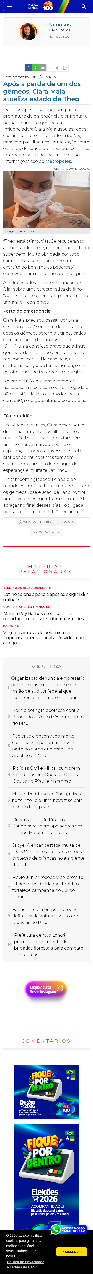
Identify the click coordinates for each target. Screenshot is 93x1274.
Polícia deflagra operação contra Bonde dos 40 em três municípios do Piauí (48, 717)
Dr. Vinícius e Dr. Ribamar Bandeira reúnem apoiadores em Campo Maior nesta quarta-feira (47, 826)
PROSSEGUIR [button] (72, 1252)
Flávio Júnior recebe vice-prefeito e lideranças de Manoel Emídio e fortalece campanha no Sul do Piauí (47, 887)
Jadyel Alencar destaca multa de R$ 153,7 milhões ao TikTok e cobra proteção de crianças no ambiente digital (48, 855)
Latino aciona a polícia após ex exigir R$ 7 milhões (45, 594)
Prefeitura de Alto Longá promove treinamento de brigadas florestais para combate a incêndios (48, 945)
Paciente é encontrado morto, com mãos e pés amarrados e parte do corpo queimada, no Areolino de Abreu (43, 745)
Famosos (59, 25)
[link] (28, 68)
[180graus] (34, 6)
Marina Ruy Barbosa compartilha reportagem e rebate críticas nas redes (43, 613)
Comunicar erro (46, 531)
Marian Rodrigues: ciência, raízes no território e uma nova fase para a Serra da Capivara (47, 800)
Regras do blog (58, 36)
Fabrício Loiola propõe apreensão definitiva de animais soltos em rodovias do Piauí (47, 916)
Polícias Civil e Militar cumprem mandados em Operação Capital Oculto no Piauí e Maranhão (47, 775)
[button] (26, 1265)
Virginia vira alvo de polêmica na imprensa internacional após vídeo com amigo (44, 635)
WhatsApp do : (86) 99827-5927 (48, 522)
